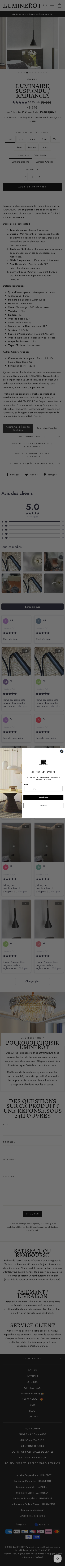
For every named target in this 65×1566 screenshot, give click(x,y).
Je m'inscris (43, 797)
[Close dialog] (61, 751)
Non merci (43, 805)
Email (26, 785)
